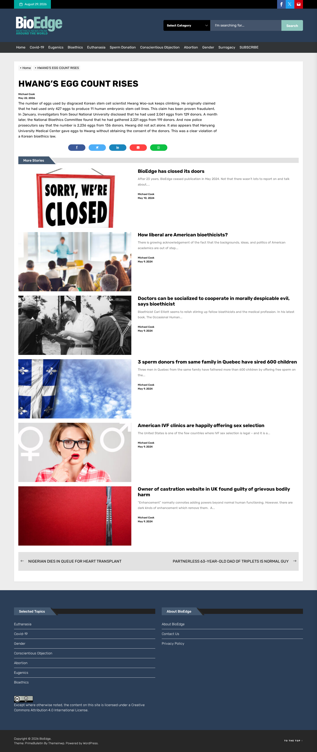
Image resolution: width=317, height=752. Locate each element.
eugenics (55, 47)
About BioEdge (173, 624)
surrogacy (226, 47)
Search (292, 26)
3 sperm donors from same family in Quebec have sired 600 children (218, 362)
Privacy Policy (173, 643)
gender (208, 47)
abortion (191, 47)
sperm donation (123, 47)
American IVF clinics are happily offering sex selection (201, 425)
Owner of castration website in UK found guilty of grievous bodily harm (214, 492)
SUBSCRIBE (249, 47)
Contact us (170, 634)
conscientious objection (160, 47)
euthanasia (96, 47)
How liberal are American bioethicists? (183, 235)
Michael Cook (26, 94)
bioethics (75, 47)
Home (20, 47)
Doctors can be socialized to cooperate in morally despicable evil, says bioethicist (214, 301)
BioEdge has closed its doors (171, 171)
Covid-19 (37, 47)
